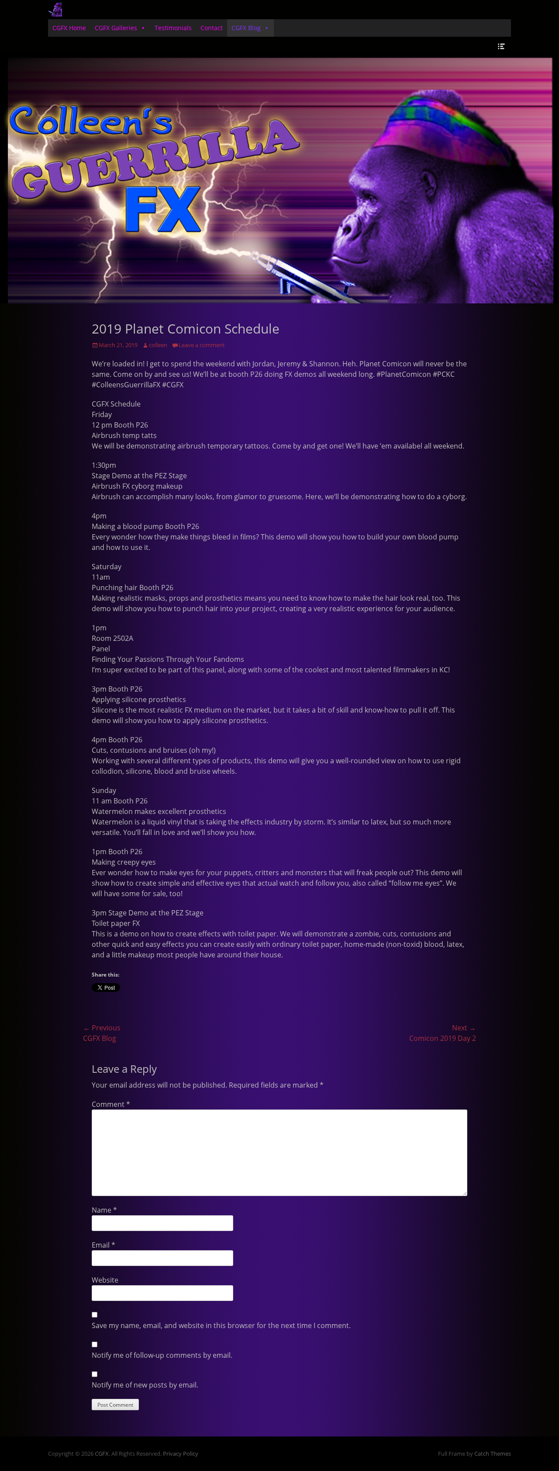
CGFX (102, 1453)
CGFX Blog (246, 28)
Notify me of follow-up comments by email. (162, 1355)
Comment (111, 1104)
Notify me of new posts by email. (145, 1385)
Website (105, 1280)
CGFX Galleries (116, 28)
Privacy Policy (180, 1453)
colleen (158, 345)
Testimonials (173, 28)
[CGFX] (55, 9)
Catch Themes (492, 1453)
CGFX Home (69, 28)
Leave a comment (202, 345)
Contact (211, 28)
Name (104, 1210)
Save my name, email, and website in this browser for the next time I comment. (221, 1325)
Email (103, 1245)
